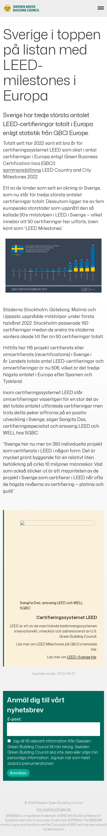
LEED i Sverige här (81, 657)
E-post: (14, 719)
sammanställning (22, 170)
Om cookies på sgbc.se (53, 809)
